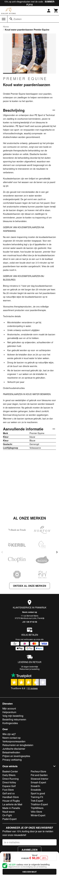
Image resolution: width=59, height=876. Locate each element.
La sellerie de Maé (12, 804)
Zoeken (17, 19)
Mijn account (9, 708)
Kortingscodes (10, 723)
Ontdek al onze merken (29, 586)
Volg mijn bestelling (12, 716)
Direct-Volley (9, 782)
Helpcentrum (9, 712)
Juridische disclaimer (13, 748)
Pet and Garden (39, 775)
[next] (57, 552)
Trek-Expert (37, 800)
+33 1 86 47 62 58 (29, 621)
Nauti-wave (8, 811)
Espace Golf (9, 786)
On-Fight (7, 815)
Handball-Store (10, 797)
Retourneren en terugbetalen (17, 745)
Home (6, 26)
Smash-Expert (38, 782)
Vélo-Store (36, 811)
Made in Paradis (11, 808)
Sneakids (36, 789)
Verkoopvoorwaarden (13, 741)
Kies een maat (30, 871)
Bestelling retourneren (14, 719)
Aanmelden (30, 849)
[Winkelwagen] (56, 10)
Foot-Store (8, 789)
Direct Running (10, 778)
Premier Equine (25, 78)
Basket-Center (10, 771)
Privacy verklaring (12, 759)
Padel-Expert (9, 819)
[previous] (2, 552)
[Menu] (3, 19)
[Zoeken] (11, 18)
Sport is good (38, 793)
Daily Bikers (8, 775)
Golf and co (8, 793)
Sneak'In (35, 786)
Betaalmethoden (11, 752)
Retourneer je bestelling (29, 669)
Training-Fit (37, 797)
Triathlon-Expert (39, 804)
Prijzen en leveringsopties (16, 756)
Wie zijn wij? (9, 734)
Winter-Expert (38, 815)
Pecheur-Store (38, 771)
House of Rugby (11, 800)
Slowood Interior (39, 778)
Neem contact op (29, 612)
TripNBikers (37, 808)
